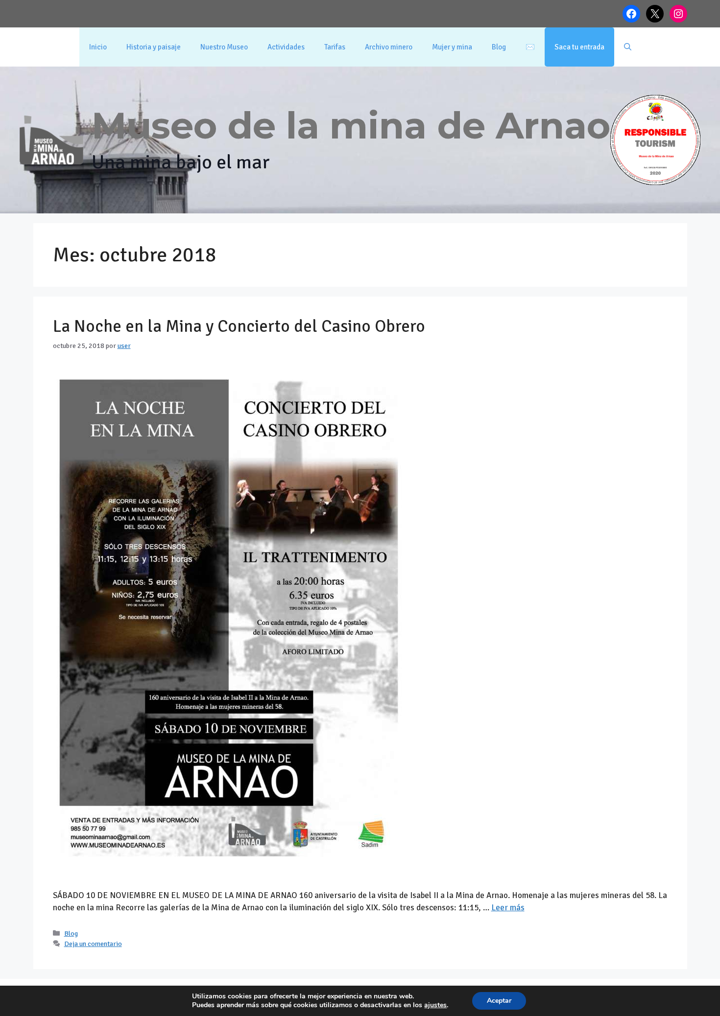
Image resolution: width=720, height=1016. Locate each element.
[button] (627, 47)
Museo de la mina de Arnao (351, 125)
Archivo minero (388, 47)
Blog (499, 47)
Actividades (286, 47)
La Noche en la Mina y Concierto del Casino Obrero (239, 326)
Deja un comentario (93, 943)
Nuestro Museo (224, 47)
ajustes (435, 1005)
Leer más (508, 907)
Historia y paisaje (153, 47)
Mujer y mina (452, 47)
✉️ (530, 47)
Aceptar (499, 1000)
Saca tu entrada (579, 47)
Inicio (98, 47)
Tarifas (334, 47)
